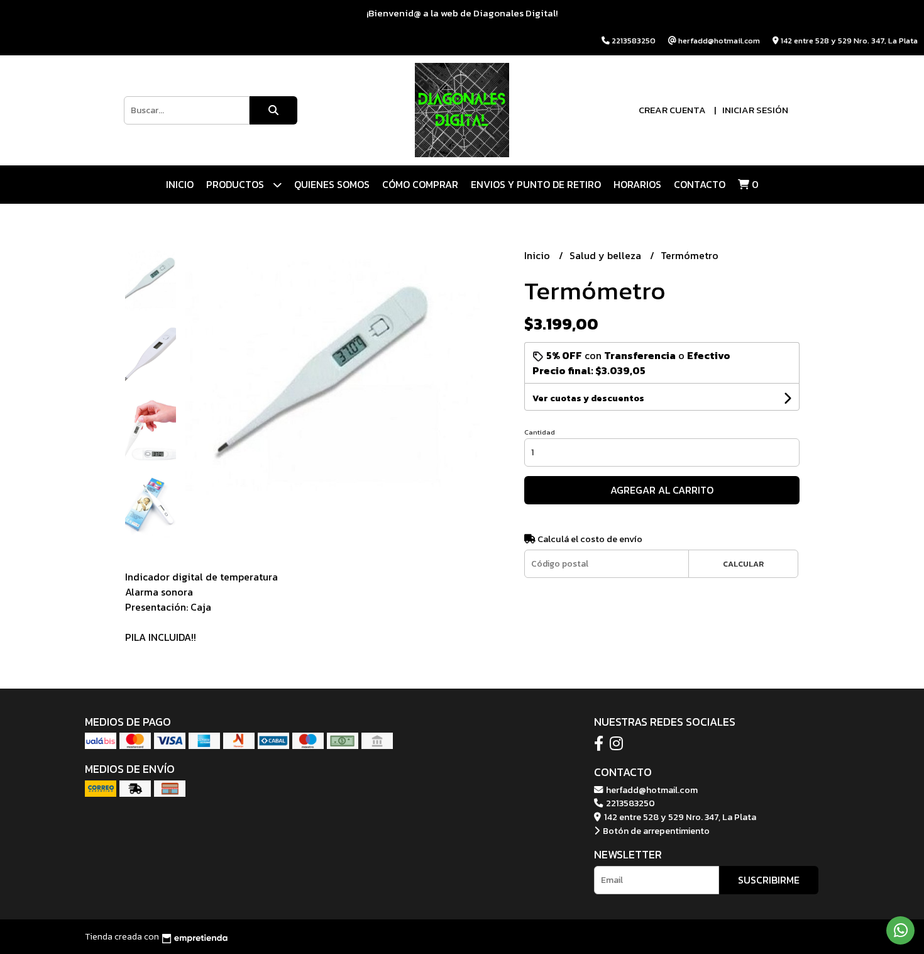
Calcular (743, 564)
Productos (236, 184)
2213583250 (629, 803)
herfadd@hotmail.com (651, 790)
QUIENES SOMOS (332, 184)
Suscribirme (769, 879)
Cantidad (539, 432)
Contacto (699, 184)
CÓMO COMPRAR (420, 184)
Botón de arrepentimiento (655, 831)
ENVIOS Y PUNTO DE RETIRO (536, 184)
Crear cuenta (672, 110)
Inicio (180, 184)
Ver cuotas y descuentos (588, 398)
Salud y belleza (606, 255)
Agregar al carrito (661, 489)
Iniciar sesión (755, 110)
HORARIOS (637, 184)
